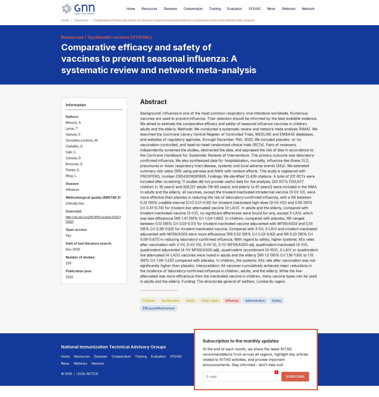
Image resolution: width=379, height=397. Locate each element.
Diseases (170, 9)
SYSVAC (255, 9)
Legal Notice (87, 374)
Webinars (289, 9)
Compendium (193, 9)
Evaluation (234, 9)
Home (131, 9)
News (271, 9)
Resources (149, 9)
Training (215, 9)
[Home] (78, 8)
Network (308, 9)
